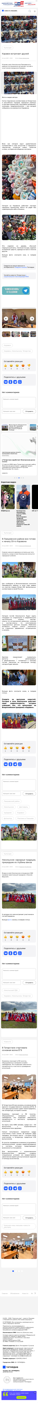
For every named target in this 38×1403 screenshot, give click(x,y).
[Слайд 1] (14, 477)
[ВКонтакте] (6, 382)
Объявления (14, 1293)
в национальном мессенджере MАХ (16, 275)
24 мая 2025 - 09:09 (7, 866)
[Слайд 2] (16, 477)
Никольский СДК (11, 990)
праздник (8, 813)
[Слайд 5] (23, 477)
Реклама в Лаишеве (25, 818)
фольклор (8, 818)
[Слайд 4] (21, 477)
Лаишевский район (12, 801)
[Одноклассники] (10, 382)
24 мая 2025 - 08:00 (7, 1054)
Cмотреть (21, 1397)
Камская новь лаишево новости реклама (17, 1226)
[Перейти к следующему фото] (32, 319)
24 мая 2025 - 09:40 (7, 545)
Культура (7, 48)
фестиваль (23, 807)
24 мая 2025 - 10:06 (7, 58)
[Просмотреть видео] (8, 497)
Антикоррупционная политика (12, 1389)
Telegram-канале (21, 267)
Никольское (9, 807)
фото (10, 920)
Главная (5, 1293)
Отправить (29, 411)
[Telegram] (15, 382)
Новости (7, 1042)
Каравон (7, 345)
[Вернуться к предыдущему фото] (6, 319)
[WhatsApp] (20, 382)
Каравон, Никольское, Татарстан (17, 351)
